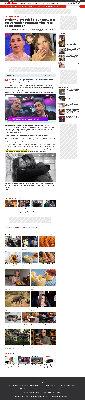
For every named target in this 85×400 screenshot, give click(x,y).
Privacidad (43, 388)
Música (53, 3)
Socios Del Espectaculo (33, 227)
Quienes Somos (27, 388)
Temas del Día (8, 6)
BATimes (74, 385)
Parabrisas (42, 385)
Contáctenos (36, 388)
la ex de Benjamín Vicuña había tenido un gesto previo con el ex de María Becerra (31, 144)
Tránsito (66, 388)
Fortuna (32, 385)
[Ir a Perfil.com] (77, 1)
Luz (61, 385)
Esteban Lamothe (49, 6)
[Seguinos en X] (79, 3)
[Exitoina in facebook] (76, 3)
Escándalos (23, 3)
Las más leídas (62, 33)
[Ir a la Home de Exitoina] (12, 3)
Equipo (49, 388)
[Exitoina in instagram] (74, 3)
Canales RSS (19, 388)
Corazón (29, 3)
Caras (16, 385)
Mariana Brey (8, 227)
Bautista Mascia (32, 6)
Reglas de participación (58, 388)
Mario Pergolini (17, 6)
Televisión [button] (35, 3)
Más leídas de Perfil (64, 87)
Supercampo (53, 385)
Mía (64, 385)
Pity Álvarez (24, 6)
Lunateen (68, 385)
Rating (56, 6)
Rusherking (24, 227)
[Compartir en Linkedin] (52, 75)
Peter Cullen (41, 6)
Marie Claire (26, 385)
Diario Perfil (11, 385)
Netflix (48, 3)
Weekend (47, 385)
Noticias (21, 385)
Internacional (42, 3)
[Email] (54, 75)
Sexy (57, 3)
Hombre (36, 385)
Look (59, 385)
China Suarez (16, 227)
